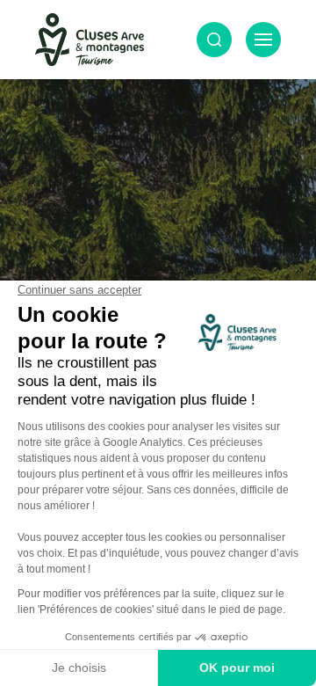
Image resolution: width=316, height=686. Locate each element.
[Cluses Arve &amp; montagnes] (89, 39)
